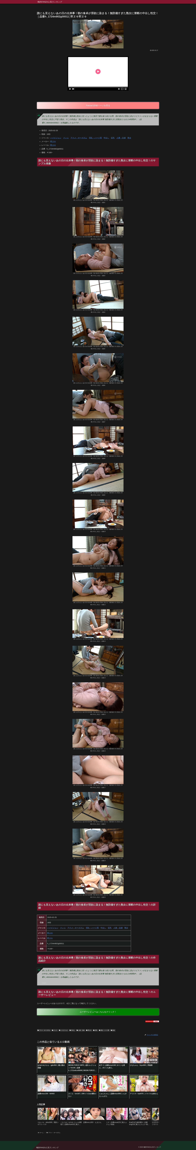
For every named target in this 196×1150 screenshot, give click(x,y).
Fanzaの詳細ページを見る (98, 105)
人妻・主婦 (121, 138)
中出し (106, 138)
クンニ (66, 138)
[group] (48, 1117)
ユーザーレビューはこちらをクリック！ (98, 1012)
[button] (155, 1117)
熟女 (129, 138)
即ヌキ (53, 141)
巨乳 (113, 138)
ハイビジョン (55, 138)
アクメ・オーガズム (79, 138)
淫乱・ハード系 (95, 138)
